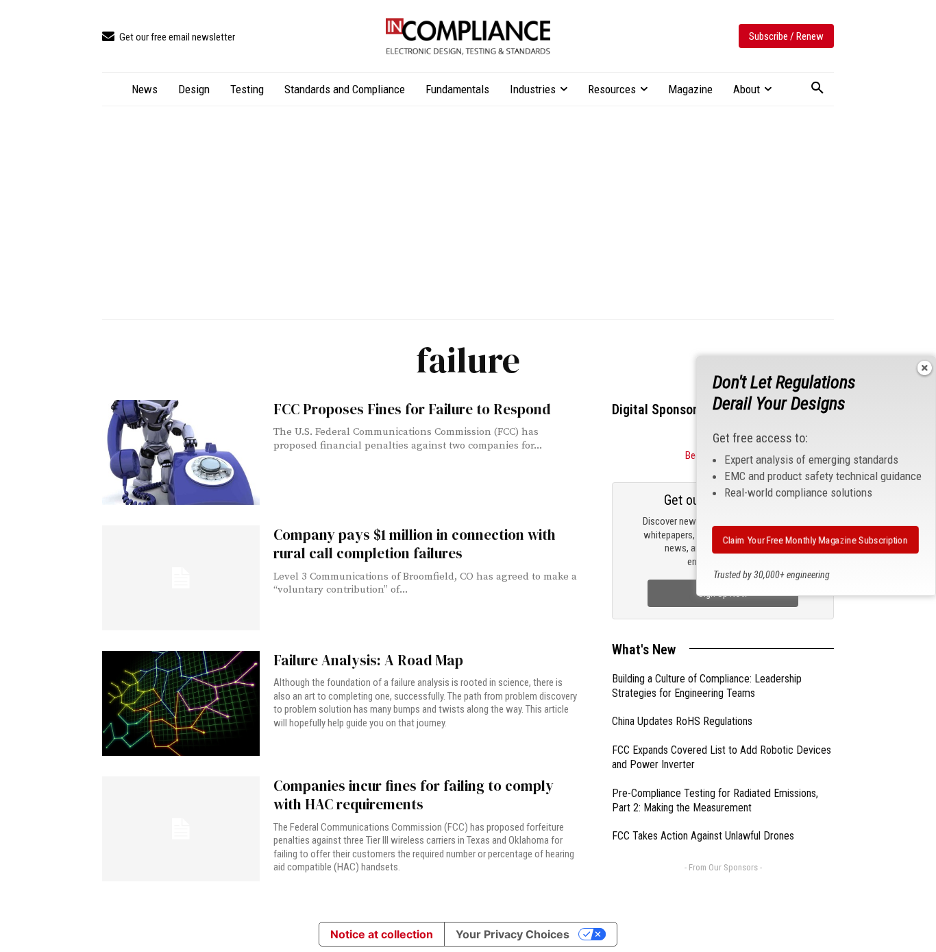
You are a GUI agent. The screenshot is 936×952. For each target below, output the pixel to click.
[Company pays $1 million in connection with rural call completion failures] (181, 577)
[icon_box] (168, 37)
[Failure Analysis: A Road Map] (181, 703)
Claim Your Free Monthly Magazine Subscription (815, 539)
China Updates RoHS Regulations (682, 721)
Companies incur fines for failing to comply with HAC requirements (413, 795)
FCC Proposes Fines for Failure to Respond (412, 409)
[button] (817, 88)
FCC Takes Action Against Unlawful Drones (703, 835)
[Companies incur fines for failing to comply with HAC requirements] (181, 828)
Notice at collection (381, 934)
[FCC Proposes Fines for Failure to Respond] (181, 452)
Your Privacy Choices (512, 934)
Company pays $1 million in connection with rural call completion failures (414, 544)
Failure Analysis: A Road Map (368, 660)
